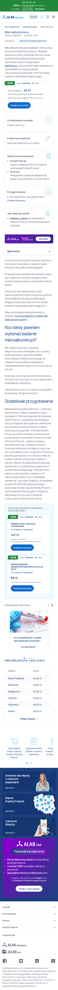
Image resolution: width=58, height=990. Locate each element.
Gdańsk (12, 698)
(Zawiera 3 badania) (23, 572)
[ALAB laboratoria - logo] (12, 17)
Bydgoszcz (14, 691)
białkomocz (11, 65)
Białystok (13, 685)
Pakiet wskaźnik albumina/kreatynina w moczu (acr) (27, 566)
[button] (26, 539)
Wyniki (33, 16)
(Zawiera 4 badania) (23, 529)
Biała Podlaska (16, 678)
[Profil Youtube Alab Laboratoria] (21, 961)
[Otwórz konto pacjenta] (41, 16)
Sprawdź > (10, 787)
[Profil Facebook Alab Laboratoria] (4, 961)
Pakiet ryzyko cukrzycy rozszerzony (23, 524)
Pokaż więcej (27, 718)
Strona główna (12, 26)
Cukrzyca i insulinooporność (33, 40)
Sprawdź (40, 8)
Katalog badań (30, 26)
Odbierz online (18, 218)
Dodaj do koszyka (19, 105)
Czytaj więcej (28, 646)
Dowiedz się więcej (16, 200)
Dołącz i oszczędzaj (29, 888)
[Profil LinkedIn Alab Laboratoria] (37, 961)
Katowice (13, 704)
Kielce (11, 711)
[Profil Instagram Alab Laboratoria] (53, 961)
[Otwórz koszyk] (47, 16)
